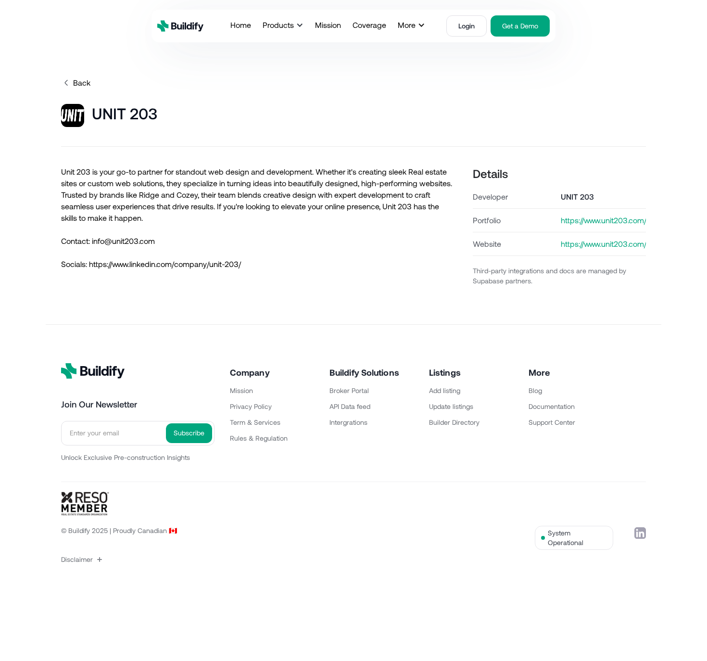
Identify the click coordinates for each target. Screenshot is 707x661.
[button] (283, 25)
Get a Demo (520, 26)
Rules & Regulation (259, 438)
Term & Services (255, 422)
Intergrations (348, 422)
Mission (241, 390)
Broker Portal (349, 390)
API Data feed (349, 406)
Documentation (552, 406)
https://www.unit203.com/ (603, 243)
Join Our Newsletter (99, 404)
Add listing (444, 390)
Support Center (552, 422)
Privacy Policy (251, 406)
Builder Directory (454, 422)
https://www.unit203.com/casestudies (603, 220)
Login (466, 26)
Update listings (451, 406)
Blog (535, 390)
